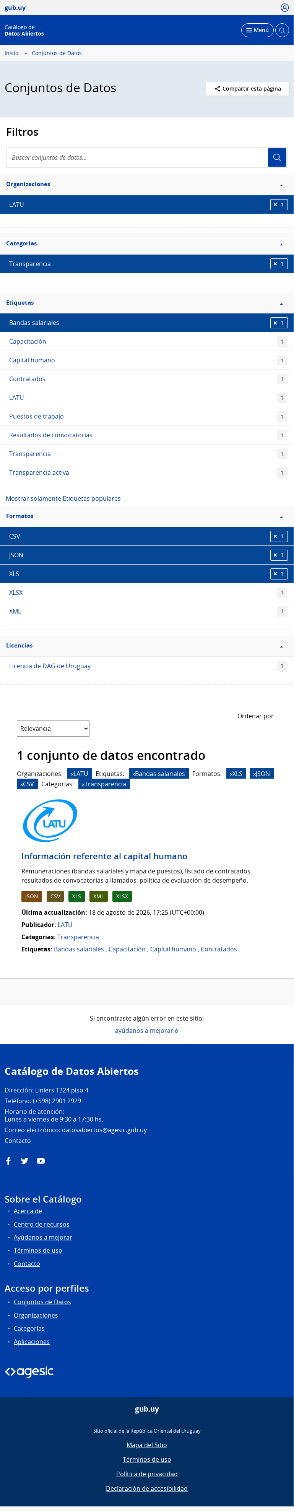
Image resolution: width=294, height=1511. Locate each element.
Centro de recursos (42, 1224)
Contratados (146, 379)
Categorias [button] (21, 243)
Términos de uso (38, 1250)
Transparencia (146, 264)
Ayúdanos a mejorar (43, 1237)
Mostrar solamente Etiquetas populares (63, 498)
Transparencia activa (146, 472)
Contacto (27, 1263)
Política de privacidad (147, 1474)
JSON (146, 555)
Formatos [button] (19, 516)
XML (146, 611)
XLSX (146, 592)
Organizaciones (36, 1315)
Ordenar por (255, 716)
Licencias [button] (19, 645)
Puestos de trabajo (146, 416)
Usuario (277, 157)
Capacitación (146, 341)
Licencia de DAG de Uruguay (146, 666)
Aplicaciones (32, 1341)
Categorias (29, 1328)
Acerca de (28, 1211)
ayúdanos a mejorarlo (147, 1030)
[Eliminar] (72, 774)
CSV (146, 536)
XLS (146, 574)
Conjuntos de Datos (57, 53)
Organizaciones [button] (28, 184)
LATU (146, 204)
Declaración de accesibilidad (147, 1488)
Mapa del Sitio (147, 1445)
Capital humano (146, 360)
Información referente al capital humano (104, 856)
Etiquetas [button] (20, 303)
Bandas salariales (146, 322)
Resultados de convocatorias (146, 435)
